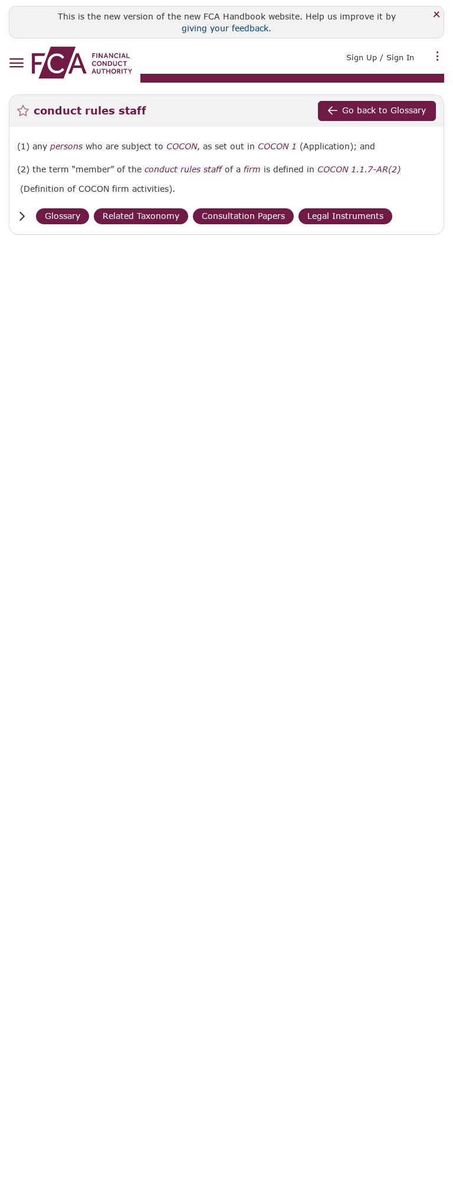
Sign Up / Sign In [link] (380, 57)
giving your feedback (225, 28)
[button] (22, 216)
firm (252, 169)
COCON (181, 146)
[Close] (437, 15)
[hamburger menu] (16, 63)
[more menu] (437, 56)
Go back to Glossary (384, 110)
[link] (81, 62)
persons (66, 146)
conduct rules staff (183, 169)
